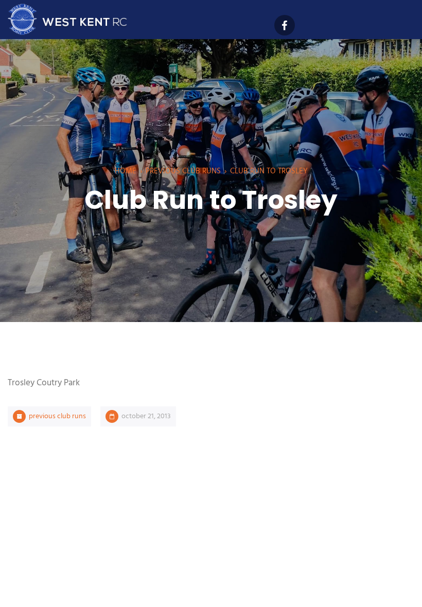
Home (125, 171)
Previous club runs (183, 171)
